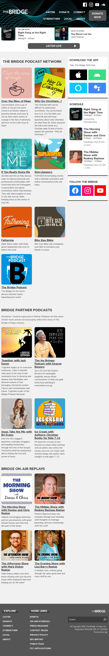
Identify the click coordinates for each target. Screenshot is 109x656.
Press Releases (39, 625)
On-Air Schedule (40, 621)
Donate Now (97, 15)
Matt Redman (77, 37)
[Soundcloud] (103, 5)
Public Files (37, 643)
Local (68, 18)
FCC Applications (40, 648)
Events (34, 616)
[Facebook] (85, 5)
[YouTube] (97, 5)
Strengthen (51, 18)
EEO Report (36, 639)
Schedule (76, 104)
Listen (50, 12)
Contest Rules (39, 630)
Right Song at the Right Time (32, 34)
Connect (79, 12)
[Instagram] (91, 5)
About (80, 18)
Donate (64, 12)
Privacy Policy (39, 634)
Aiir (105, 632)
